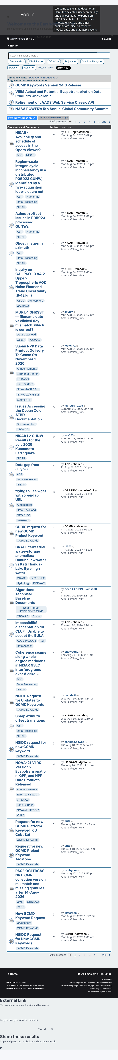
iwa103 (69, 435)
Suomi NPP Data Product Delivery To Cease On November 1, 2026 (29, 355)
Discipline (35, 61)
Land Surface (25, 384)
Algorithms (32, 196)
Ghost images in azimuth (29, 245)
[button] (70, 122)
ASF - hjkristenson (77, 132)
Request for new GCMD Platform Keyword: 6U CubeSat (29, 828)
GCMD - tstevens (76, 526)
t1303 (68, 546)
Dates (12, 67)
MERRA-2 (23, 520)
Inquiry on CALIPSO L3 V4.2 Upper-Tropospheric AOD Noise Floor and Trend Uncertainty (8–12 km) (31, 282)
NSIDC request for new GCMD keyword (30, 746)
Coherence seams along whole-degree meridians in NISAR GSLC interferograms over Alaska (30, 663)
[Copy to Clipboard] (1, 1048)
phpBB (80, 983)
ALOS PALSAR (26, 640)
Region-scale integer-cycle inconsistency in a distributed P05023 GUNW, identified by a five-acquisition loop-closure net (30, 176)
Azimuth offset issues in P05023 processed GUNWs (30, 220)
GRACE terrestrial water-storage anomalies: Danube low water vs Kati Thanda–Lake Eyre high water (30, 560)
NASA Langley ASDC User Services (30, 985)
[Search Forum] (108, 54)
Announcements (27, 368)
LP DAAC (23, 379)
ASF (19, 155)
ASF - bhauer (73, 464)
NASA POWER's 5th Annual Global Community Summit (61, 109)
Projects (69, 61)
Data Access (24, 645)
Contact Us (107, 979)
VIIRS (20, 815)
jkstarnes (71, 912)
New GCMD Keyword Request (30, 915)
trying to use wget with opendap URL (30, 495)
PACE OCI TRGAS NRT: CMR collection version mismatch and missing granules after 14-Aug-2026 (30, 884)
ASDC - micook (75, 269)
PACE (20, 907)
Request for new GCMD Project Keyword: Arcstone (29, 852)
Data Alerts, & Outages (42, 77)
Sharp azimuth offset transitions (30, 718)
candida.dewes (74, 741)
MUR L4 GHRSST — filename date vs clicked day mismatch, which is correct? (29, 321)
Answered (15, 61)
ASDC (21, 300)
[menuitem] (78, 974)
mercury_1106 (74, 405)
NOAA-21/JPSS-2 (28, 394)
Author (28, 67)
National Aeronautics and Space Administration (25, 988)
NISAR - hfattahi (75, 160)
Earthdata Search (27, 373)
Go (52, 1029)
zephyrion (71, 870)
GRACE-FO (38, 578)
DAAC (53, 61)
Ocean (21, 339)
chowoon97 (72, 651)
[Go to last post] (91, 132)
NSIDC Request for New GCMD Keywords (28, 938)
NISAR (30, 155)
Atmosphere (35, 300)
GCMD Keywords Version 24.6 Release (48, 85)
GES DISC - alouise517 (79, 490)
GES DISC (23, 515)
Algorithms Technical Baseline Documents (25, 596)
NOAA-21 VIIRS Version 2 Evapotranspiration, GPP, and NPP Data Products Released (30, 773)
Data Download (26, 334)
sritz (67, 821)
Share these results (52, 117)
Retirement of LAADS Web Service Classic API (54, 102)
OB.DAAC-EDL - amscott (81, 589)
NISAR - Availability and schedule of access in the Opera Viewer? (28, 141)
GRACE (22, 578)
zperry (69, 311)
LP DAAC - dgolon (76, 762)
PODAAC (35, 339)
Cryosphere (24, 922)
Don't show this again (17, 38)
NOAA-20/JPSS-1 (28, 389)
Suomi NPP (24, 399)
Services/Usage (91, 61)
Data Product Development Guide (31, 609)
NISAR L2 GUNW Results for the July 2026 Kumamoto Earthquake (29, 444)
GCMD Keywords (27, 540)
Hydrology (23, 583)
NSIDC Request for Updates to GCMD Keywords (29, 700)
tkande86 (71, 695)
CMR (20, 901)
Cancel (42, 1029)
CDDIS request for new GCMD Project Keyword (30, 531)
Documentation (26, 424)
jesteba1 (70, 345)
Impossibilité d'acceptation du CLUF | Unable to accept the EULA (29, 629)
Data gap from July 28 (27, 467)
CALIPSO (23, 305)
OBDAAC (23, 429)
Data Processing (27, 201)
